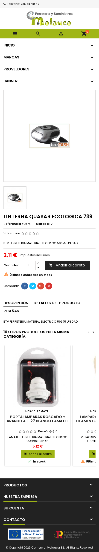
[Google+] (40, 286)
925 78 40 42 (29, 4)
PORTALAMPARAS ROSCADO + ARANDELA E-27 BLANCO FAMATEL (37, 419)
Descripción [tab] (15, 303)
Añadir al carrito (67, 265)
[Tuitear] (32, 286)
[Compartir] (24, 286)
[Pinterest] (48, 286)
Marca (41, 224)
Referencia (12, 224)
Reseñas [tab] (11, 311)
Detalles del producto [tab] (57, 303)
